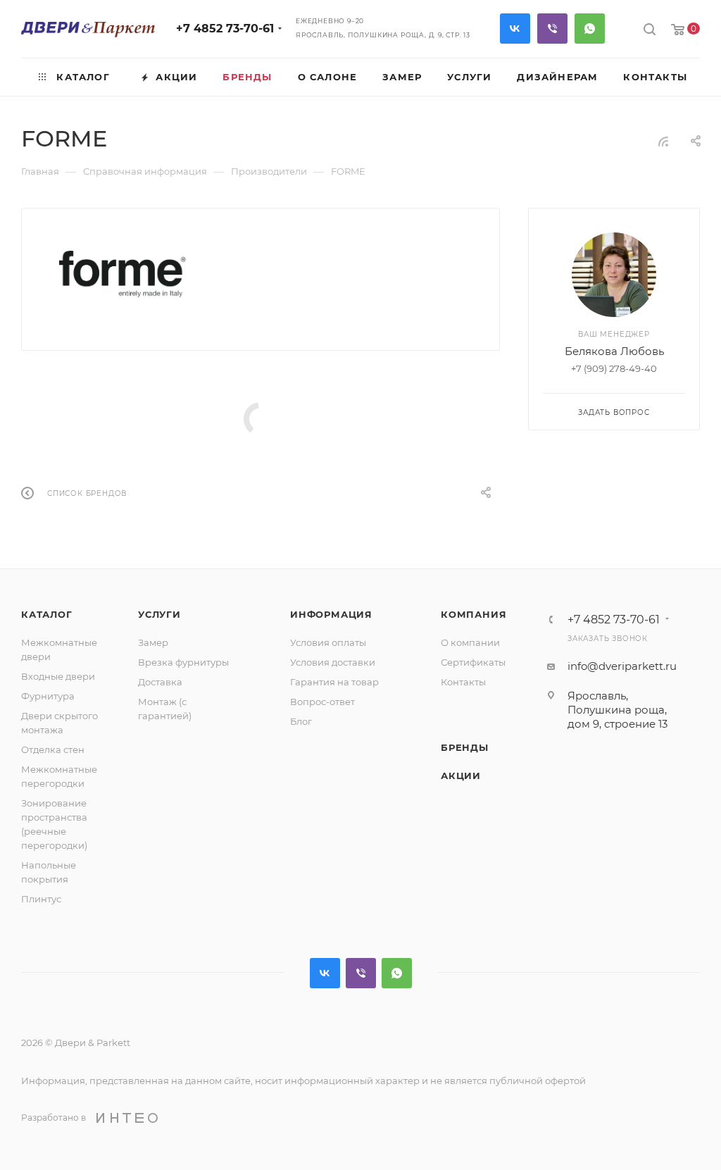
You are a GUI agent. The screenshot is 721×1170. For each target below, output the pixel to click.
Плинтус (41, 898)
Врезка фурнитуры (183, 662)
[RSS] (663, 141)
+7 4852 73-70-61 (225, 28)
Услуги (159, 614)
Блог (301, 721)
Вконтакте (515, 28)
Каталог (47, 614)
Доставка (160, 681)
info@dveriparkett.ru (622, 666)
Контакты (463, 681)
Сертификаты (473, 662)
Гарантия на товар (334, 681)
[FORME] (122, 274)
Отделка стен (52, 749)
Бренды (465, 747)
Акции (461, 775)
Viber (552, 28)
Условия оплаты (328, 642)
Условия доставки (332, 662)
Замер (153, 642)
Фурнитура (48, 696)
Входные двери (58, 676)
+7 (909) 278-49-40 (614, 368)
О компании (470, 642)
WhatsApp (590, 28)
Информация (331, 614)
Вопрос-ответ (322, 701)
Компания (473, 614)
